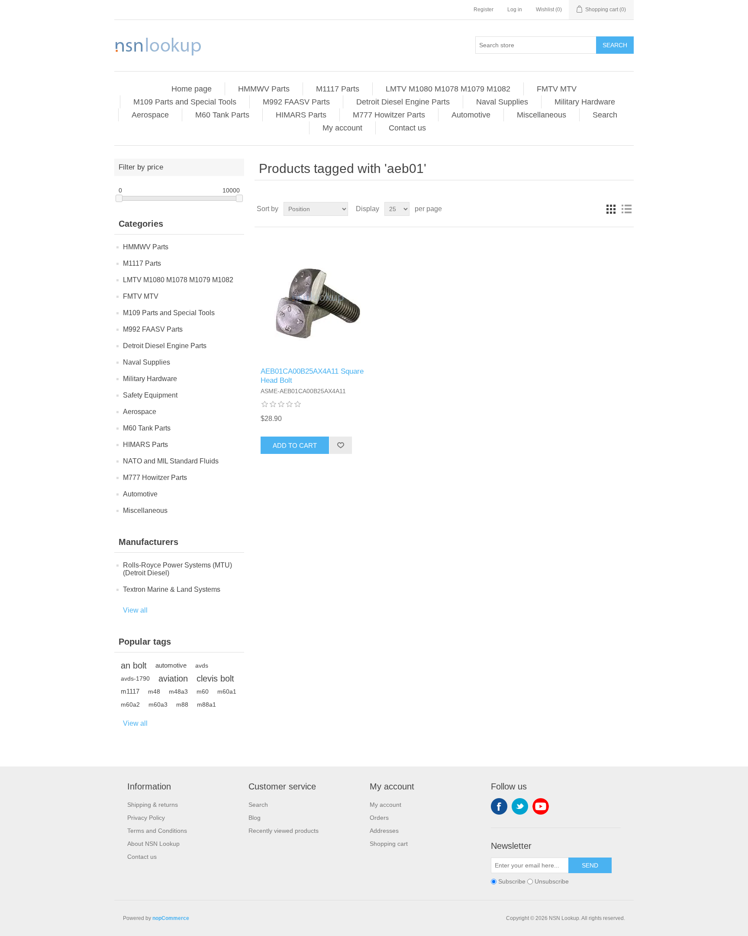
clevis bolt (215, 678)
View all (135, 610)
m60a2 (130, 704)
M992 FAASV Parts (296, 102)
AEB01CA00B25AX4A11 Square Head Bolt (312, 375)
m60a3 (158, 704)
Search (615, 45)
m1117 (130, 691)
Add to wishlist (340, 445)
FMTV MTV (557, 89)
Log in (514, 10)
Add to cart (295, 445)
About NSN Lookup (153, 843)
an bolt (134, 665)
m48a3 (178, 691)
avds (201, 665)
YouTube (540, 806)
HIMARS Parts (301, 115)
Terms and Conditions (157, 830)
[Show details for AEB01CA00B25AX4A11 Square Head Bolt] (317, 297)
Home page (191, 89)
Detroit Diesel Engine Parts (403, 102)
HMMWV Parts (264, 89)
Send (590, 865)
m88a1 (206, 704)
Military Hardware (585, 102)
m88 (182, 704)
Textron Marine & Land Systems (171, 589)
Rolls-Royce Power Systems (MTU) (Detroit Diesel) (177, 569)
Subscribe (512, 881)
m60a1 (226, 691)
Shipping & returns (152, 804)
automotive (171, 665)
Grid (611, 209)
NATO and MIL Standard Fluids (171, 461)
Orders (379, 817)
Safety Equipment (150, 395)
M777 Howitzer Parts (389, 115)
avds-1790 (135, 678)
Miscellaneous (541, 115)
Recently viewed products (283, 830)
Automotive (470, 115)
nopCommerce (170, 918)
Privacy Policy (146, 817)
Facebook (499, 806)
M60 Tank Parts (222, 115)
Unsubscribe (552, 881)
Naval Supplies (502, 102)
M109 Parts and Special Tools (184, 102)
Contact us (407, 128)
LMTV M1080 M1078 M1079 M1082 (448, 89)
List (626, 209)
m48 (154, 691)
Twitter (520, 806)
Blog (254, 817)
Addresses (384, 830)
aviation (173, 678)
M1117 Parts (337, 89)
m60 (203, 691)
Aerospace (150, 115)
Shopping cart (389, 843)
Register (483, 10)
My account (342, 128)
